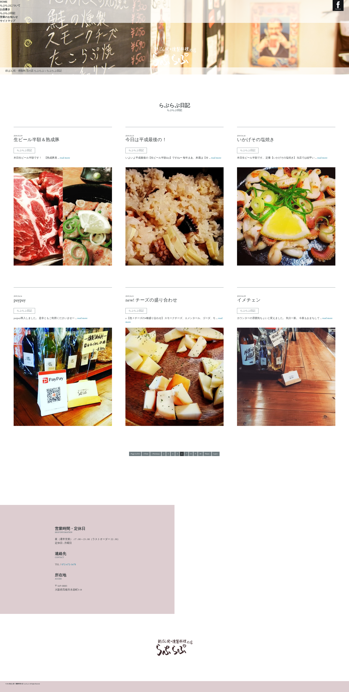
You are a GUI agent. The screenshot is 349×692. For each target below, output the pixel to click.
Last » (215, 454)
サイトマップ (7, 21)
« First (145, 454)
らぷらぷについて (10, 5)
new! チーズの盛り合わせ (151, 300)
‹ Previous (156, 454)
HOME (3, 1)
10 (200, 454)
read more (65, 157)
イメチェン (249, 300)
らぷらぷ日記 (7, 13)
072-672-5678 (69, 564)
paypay (20, 300)
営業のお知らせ (9, 17)
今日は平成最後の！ (146, 140)
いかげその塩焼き (255, 140)
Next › (207, 454)
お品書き (5, 9)
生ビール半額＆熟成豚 (36, 140)
